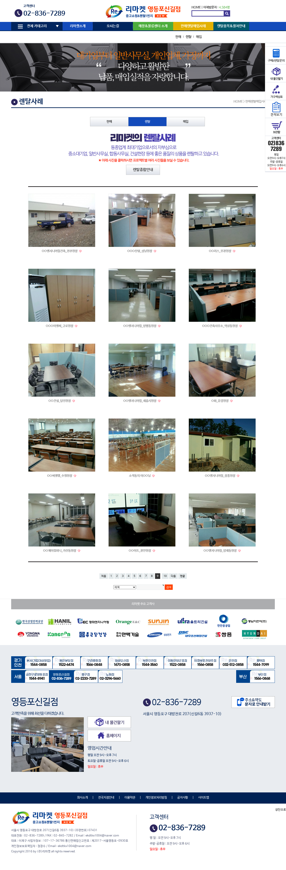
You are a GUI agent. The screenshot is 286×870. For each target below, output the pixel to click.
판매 (178, 37)
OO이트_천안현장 (140, 550)
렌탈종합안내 (143, 170)
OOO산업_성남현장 (140, 251)
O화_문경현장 (220, 401)
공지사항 (182, 797)
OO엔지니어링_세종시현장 (140, 401)
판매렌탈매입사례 (193, 26)
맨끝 (182, 576)
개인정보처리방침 (156, 797)
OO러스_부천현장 (220, 251)
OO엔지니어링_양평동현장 (140, 326)
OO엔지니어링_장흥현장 (220, 476)
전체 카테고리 (37, 26)
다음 (173, 576)
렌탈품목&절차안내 (231, 26)
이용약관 (129, 797)
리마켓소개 (78, 26)
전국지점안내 (106, 797)
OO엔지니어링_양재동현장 (220, 550)
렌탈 (188, 37)
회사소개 (82, 797)
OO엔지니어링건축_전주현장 (60, 251)
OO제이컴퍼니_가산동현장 (60, 550)
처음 (103, 576)
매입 (199, 37)
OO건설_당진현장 (60, 401)
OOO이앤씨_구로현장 (60, 326)
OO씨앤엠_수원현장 (60, 476)
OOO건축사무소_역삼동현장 (220, 326)
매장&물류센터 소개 (153, 26)
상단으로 (280, 809)
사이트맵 (203, 797)
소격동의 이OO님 (140, 476)
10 (165, 576)
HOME (196, 7)
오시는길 (113, 26)
